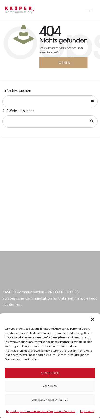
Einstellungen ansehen (50, 399)
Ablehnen (50, 386)
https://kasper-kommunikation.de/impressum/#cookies (40, 411)
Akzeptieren (50, 373)
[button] (92, 319)
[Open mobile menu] (90, 10)
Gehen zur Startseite (68, 64)
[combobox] (50, 101)
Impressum (87, 411)
